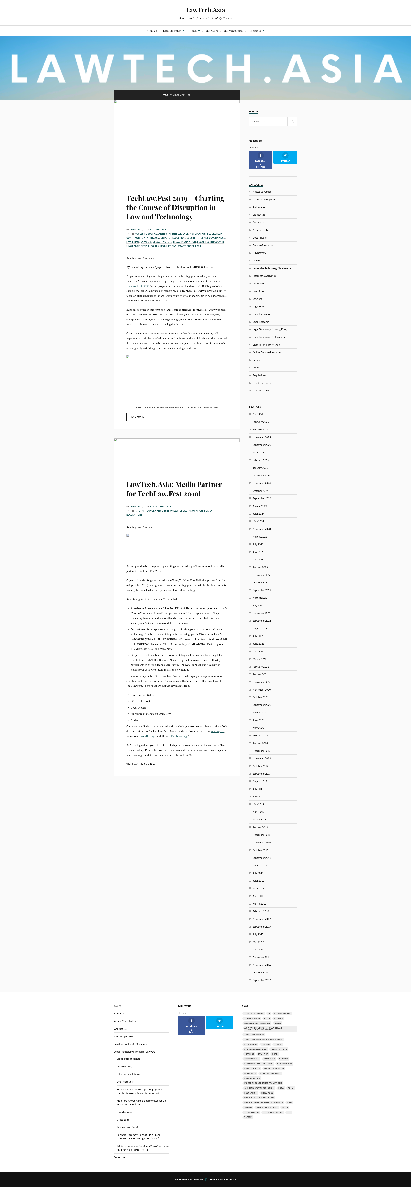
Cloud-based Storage (128, 1058)
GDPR (275, 1054)
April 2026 (258, 414)
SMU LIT (248, 1107)
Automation (198, 233)
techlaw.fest (251, 1112)
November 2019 (262, 758)
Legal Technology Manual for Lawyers (134, 1051)
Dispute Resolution (173, 238)
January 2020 (260, 742)
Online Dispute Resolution (267, 352)
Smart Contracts (189, 246)
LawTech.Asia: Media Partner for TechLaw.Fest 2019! (174, 488)
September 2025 (262, 444)
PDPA (281, 1088)
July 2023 (258, 544)
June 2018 (258, 880)
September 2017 (262, 926)
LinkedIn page (147, 736)
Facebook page (179, 736)
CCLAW (278, 1044)
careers (266, 1044)
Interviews (212, 30)
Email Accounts (125, 1081)
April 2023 (258, 559)
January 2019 (260, 827)
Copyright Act (279, 1049)
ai (269, 1013)
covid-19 (249, 1054)
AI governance (282, 1013)
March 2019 (259, 819)
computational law (255, 1049)
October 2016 (260, 972)
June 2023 (258, 551)
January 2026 (260, 429)
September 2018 (262, 857)
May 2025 (258, 452)
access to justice (254, 1013)
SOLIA (285, 1107)
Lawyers (146, 242)
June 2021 (258, 643)
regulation (250, 1093)
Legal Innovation (172, 30)
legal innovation (274, 1068)
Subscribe (119, 1157)
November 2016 (262, 964)
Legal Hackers (162, 242)
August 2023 (260, 536)
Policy (194, 30)
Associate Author (254, 1034)
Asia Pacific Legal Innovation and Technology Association (263, 1029)
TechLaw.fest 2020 (273, 1112)
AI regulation (252, 1018)
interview (269, 1059)
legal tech (250, 1073)
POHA (291, 1088)
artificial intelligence (257, 1023)
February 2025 (261, 459)
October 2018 (260, 850)
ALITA (267, 1018)
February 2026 (261, 421)
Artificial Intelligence (173, 233)
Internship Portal (233, 30)
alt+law (279, 1018)
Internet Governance (211, 238)
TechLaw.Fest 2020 (137, 286)
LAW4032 (283, 1059)
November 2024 (262, 482)
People (145, 246)
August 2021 (260, 628)
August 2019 (260, 781)
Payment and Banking (129, 1127)
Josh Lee (135, 229)
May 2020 (258, 727)
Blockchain (215, 233)
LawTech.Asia (205, 10)
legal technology (270, 1073)
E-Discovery (259, 252)
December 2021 (261, 613)
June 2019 (258, 796)
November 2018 (262, 842)
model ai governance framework (263, 1083)
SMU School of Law (267, 1107)
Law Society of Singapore (258, 1064)
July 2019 (258, 788)
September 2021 (262, 620)
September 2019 (262, 773)
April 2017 (258, 949)
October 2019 (260, 765)
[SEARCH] (292, 121)
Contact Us (255, 30)
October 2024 (260, 490)
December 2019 (261, 750)
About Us (152, 30)
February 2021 (261, 666)
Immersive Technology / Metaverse (272, 268)
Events (191, 238)
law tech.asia (252, 1068)
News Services (124, 1111)
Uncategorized (261, 390)
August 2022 (260, 597)
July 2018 (258, 872)
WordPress (196, 1179)
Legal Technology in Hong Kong (270, 329)
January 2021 (260, 674)
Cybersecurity (260, 229)
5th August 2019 (160, 506)
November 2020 (262, 689)
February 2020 (261, 735)
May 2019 (258, 804)
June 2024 (258, 513)
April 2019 (258, 811)
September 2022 (262, 590)
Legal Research (261, 321)
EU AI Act (263, 1054)
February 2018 (261, 911)
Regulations (168, 246)
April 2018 (258, 895)
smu (289, 1102)
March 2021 (259, 658)
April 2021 (258, 651)
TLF (289, 1112)
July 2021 (258, 635)
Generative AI (251, 1059)
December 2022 (261, 574)
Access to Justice (146, 233)
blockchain (251, 1044)
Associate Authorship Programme (263, 1039)
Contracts (133, 238)
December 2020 (261, 681)
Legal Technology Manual (266, 344)
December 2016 (261, 957)
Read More (137, 417)
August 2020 (260, 712)
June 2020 (258, 720)
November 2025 (262, 437)
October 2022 (260, 582)
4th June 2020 (158, 229)
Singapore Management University (263, 1102)
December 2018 (261, 834)
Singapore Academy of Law (259, 1098)
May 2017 (258, 941)
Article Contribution (125, 1021)
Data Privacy (150, 238)
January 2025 (260, 467)
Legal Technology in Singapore (269, 336)
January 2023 (260, 567)
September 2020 (262, 704)
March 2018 (259, 903)
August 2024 (260, 505)
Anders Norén (227, 1179)
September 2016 (262, 980)
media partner (252, 1078)
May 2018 (258, 888)
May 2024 (258, 521)
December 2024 (261, 475)
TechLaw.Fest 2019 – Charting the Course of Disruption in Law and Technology (175, 207)
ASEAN (278, 1023)
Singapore (267, 1093)
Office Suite (123, 1119)
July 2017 (258, 934)
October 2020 (260, 697)
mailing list (217, 731)
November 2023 (262, 528)
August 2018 (260, 865)
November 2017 (262, 918)
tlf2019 (248, 1117)
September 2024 (262, 498)
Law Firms (132, 242)
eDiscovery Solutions (128, 1073)
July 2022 (258, 605)
